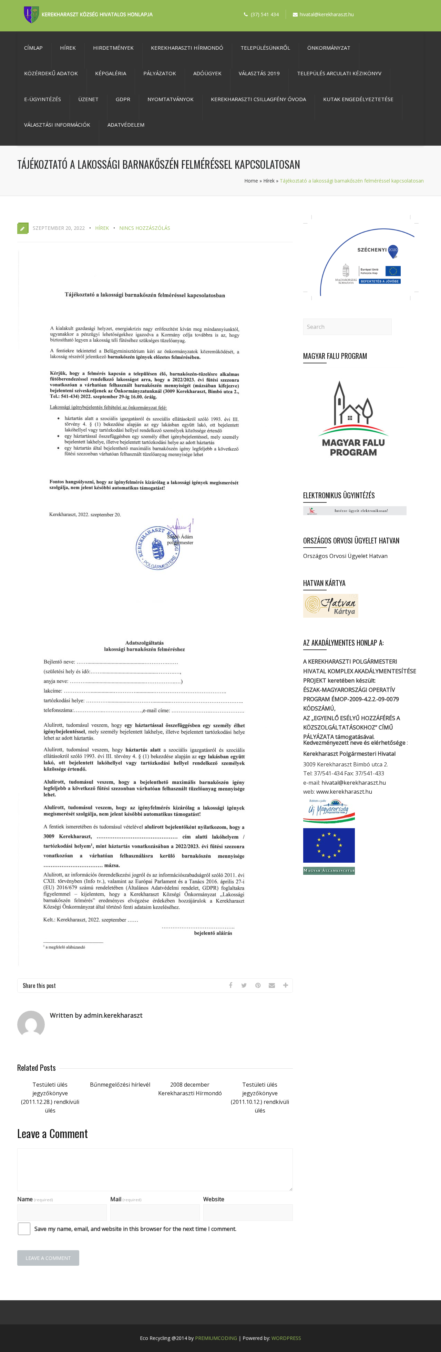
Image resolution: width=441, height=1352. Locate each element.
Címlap (33, 47)
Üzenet (88, 99)
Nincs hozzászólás (144, 228)
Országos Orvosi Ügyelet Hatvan (345, 556)
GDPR (123, 99)
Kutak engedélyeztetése (358, 99)
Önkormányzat (328, 47)
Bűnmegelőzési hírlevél (120, 1084)
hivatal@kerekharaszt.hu (353, 782)
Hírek (68, 47)
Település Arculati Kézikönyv (339, 73)
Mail (125, 1199)
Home (251, 180)
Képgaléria (110, 73)
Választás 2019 (259, 73)
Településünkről (265, 47)
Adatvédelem (125, 124)
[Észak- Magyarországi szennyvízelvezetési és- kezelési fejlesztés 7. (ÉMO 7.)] (361, 298)
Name (35, 1199)
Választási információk (57, 124)
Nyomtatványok (170, 99)
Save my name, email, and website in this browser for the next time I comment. (135, 1229)
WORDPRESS (286, 1338)
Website (213, 1199)
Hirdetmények (113, 47)
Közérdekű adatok (51, 73)
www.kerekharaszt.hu (344, 791)
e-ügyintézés (42, 99)
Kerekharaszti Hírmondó (187, 47)
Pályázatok (159, 73)
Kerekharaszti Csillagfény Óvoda (258, 99)
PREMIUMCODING (216, 1338)
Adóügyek (207, 73)
